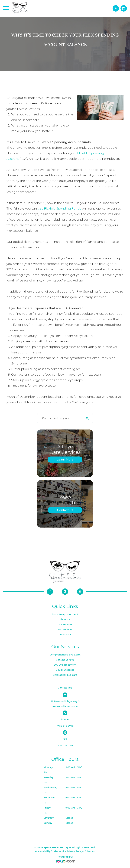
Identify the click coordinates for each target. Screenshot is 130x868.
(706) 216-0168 (65, 745)
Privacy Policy (74, 851)
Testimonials (65, 629)
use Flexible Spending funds (59, 208)
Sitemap (90, 851)
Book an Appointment (65, 614)
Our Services (65, 624)
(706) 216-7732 (65, 726)
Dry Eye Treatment (65, 664)
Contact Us (65, 510)
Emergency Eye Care (65, 674)
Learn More (65, 459)
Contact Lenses (65, 659)
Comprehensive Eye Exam (65, 654)
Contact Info (65, 687)
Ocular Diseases (65, 669)
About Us (65, 619)
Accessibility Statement (49, 851)
